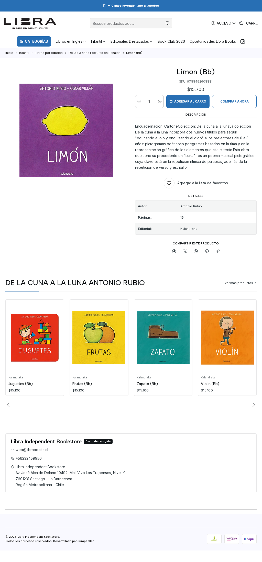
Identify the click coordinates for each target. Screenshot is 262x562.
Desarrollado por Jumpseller (73, 541)
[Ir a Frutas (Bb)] (98, 337)
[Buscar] (167, 23)
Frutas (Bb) (82, 383)
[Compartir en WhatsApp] (196, 252)
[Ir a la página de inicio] (30, 23)
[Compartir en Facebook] (174, 252)
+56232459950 (29, 458)
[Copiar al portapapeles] (217, 252)
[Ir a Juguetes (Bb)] (34, 337)
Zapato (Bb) (147, 383)
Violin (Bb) (210, 383)
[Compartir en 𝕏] (185, 252)
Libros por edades (49, 52)
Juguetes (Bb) (20, 383)
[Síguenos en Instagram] (242, 41)
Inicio (9, 52)
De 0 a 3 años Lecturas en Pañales (95, 52)
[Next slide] (253, 405)
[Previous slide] (9, 405)
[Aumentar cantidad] (159, 101)
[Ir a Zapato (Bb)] (163, 337)
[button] (34, 41)
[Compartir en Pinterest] (207, 252)
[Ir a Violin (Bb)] (227, 337)
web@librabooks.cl (32, 449)
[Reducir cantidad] (139, 101)
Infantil (24, 52)
